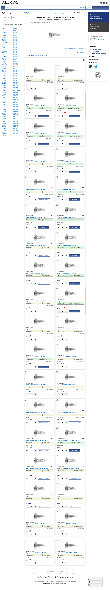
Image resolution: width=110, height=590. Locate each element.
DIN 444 (4, 68)
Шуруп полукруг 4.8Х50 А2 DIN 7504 (66, 356)
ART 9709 (15, 113)
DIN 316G (4, 51)
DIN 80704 (15, 133)
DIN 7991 (15, 80)
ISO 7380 (15, 59)
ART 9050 (15, 94)
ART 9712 (15, 118)
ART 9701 (15, 102)
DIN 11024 (15, 130)
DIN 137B (4, 46)
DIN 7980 (15, 70)
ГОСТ (14, 17)
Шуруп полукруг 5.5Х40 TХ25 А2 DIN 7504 (68, 468)
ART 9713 (15, 120)
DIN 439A (4, 63)
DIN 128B (4, 44)
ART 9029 (15, 85)
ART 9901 (15, 128)
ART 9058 (15, 96)
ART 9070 (15, 99)
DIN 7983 (15, 75)
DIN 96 (4, 39)
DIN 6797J (15, 42)
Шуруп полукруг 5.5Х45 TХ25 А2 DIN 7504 (37, 496)
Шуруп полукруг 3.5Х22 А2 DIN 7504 (35, 134)
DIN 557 (4, 84)
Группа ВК (44, 577)
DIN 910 (4, 96)
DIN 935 (4, 114)
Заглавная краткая (38, 573)
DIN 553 (4, 82)
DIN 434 (4, 58)
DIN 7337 (15, 56)
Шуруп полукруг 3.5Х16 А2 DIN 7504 (35, 106)
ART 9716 (15, 125)
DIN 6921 (15, 53)
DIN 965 (4, 121)
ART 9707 (15, 109)
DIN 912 (4, 97)
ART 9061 (15, 97)
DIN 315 (4, 47)
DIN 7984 (15, 77)
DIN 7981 (15, 72)
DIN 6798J (15, 46)
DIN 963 (4, 118)
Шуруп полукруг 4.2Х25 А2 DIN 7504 (66, 245)
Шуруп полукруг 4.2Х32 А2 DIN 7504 (35, 273)
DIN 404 (4, 53)
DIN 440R (4, 66)
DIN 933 (4, 111)
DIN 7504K (15, 63)
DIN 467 (4, 73)
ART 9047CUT (16, 90)
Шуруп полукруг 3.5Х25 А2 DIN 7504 (66, 134)
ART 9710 (15, 114)
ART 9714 (15, 121)
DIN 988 (4, 133)
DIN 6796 (15, 39)
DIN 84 (4, 32)
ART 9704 (15, 108)
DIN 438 (4, 61)
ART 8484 (15, 82)
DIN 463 (4, 70)
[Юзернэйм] (107, 2)
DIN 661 (4, 90)
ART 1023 (4, 135)
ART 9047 (15, 89)
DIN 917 (4, 106)
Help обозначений (80, 52)
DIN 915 (4, 102)
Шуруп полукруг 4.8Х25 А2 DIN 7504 (35, 329)
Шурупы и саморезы (66, 13)
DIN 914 (4, 101)
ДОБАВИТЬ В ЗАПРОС (44, 171)
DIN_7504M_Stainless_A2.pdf (35, 55)
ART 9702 (15, 104)
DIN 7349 (15, 58)
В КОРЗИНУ (44, 115)
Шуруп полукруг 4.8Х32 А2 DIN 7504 (66, 329)
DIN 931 (4, 109)
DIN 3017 (15, 35)
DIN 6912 (15, 51)
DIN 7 (3, 30)
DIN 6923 (15, 54)
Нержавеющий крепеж (52, 13)
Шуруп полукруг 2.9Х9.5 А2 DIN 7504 (36, 78)
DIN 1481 (15, 32)
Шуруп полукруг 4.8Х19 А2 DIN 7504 (66, 301)
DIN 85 (4, 34)
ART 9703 (15, 106)
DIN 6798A (15, 44)
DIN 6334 (15, 37)
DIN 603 (4, 87)
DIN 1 (3, 28)
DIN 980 (4, 128)
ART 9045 (15, 87)
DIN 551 (4, 80)
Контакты (68, 573)
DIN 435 (4, 59)
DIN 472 (4, 77)
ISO (5, 20)
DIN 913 (4, 99)
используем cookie (43, 581)
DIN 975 (4, 125)
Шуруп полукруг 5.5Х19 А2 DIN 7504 (66, 384)
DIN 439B (4, 65)
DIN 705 (4, 92)
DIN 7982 (15, 73)
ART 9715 (15, 123)
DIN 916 (4, 104)
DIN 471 (4, 75)
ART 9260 (15, 101)
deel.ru (61, 571)
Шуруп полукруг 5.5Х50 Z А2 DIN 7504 (36, 440)
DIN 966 (4, 123)
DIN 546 (4, 78)
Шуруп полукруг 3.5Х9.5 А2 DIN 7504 (67, 78)
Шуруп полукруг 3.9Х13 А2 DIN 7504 (35, 161)
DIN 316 (4, 49)
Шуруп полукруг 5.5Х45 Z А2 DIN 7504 (67, 553)
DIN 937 (4, 116)
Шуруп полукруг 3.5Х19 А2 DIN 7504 (66, 106)
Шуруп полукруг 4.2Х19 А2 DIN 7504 (35, 245)
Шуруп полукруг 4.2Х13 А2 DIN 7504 (35, 217)
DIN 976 (4, 127)
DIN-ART (6, 17)
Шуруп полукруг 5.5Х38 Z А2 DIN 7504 (36, 553)
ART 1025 (15, 28)
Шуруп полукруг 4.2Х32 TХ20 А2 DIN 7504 (68, 440)
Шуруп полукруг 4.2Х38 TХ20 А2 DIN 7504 (37, 468)
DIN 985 (4, 132)
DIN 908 (4, 94)
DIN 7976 (15, 68)
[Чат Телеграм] (95, 67)
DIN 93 (4, 35)
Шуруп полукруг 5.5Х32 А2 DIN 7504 (66, 412)
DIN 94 (4, 37)
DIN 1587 (15, 34)
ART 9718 (15, 127)
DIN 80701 (15, 132)
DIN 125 (4, 41)
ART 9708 (15, 111)
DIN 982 (4, 130)
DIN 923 (4, 108)
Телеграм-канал (64, 577)
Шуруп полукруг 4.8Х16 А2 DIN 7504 (35, 301)
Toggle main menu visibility (3, 7)
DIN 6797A (15, 41)
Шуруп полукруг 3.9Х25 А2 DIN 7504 (66, 189)
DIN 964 (4, 120)
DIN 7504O (15, 66)
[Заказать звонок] (104, 2)
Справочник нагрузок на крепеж (77, 49)
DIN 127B (4, 42)
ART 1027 (15, 30)
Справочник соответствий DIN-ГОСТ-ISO (74, 48)
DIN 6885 (15, 49)
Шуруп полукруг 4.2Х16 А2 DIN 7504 (66, 217)
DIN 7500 (15, 61)
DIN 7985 (15, 78)
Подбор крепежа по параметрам (35, 13)
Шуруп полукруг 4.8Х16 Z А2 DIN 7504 (67, 496)
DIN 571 (4, 85)
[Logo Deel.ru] (9, 2)
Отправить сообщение (58, 573)
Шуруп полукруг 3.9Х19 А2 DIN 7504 (35, 189)
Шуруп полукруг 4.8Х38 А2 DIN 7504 (35, 356)
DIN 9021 (15, 84)
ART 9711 (15, 116)
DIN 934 (4, 113)
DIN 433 (4, 56)
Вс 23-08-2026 (100, 40)
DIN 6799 (15, 47)
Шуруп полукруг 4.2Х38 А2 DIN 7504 (66, 273)
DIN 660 (4, 89)
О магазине (48, 573)
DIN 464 (4, 72)
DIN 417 (4, 54)
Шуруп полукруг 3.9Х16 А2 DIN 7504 (66, 161)
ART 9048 (15, 92)
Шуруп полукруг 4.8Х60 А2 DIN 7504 (35, 384)
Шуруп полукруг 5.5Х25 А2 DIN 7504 (35, 412)
